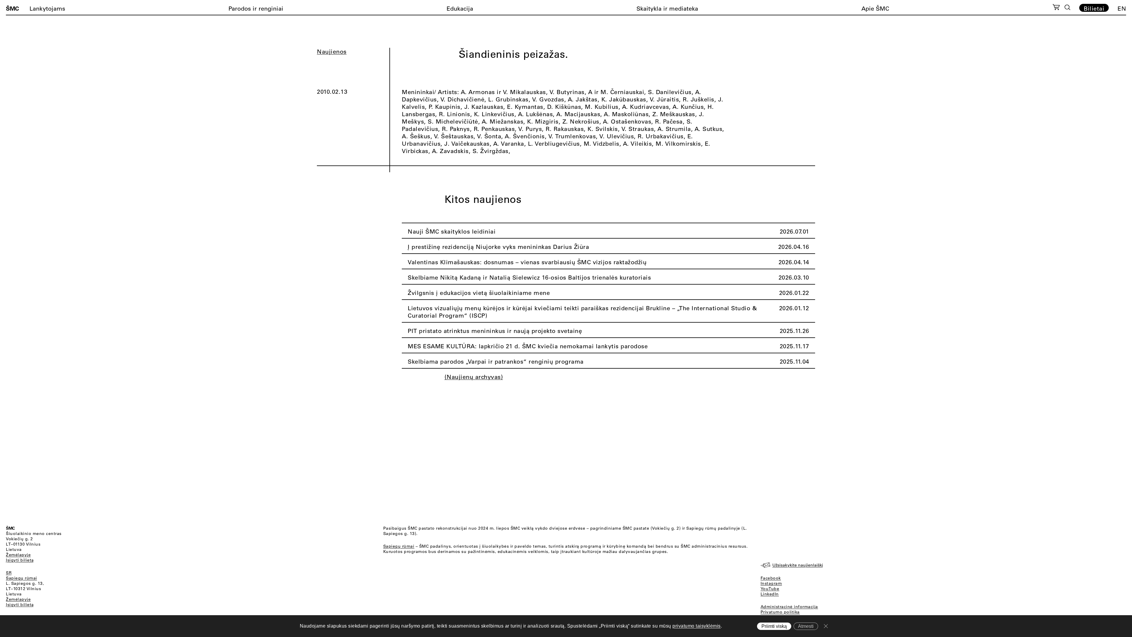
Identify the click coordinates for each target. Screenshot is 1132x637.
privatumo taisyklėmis (696, 625)
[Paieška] (1067, 7)
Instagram (771, 583)
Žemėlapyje (18, 554)
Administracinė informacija (789, 606)
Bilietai (1094, 8)
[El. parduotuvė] (1056, 8)
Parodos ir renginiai (255, 8)
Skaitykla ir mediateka (667, 8)
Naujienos (332, 51)
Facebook (771, 578)
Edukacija (460, 8)
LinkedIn (770, 594)
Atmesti (806, 626)
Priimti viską (774, 626)
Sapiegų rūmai (21, 578)
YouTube (770, 588)
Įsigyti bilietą (20, 560)
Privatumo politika (780, 612)
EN (1122, 8)
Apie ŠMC (875, 8)
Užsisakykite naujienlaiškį (797, 565)
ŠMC (12, 8)
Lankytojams (47, 8)
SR (8, 572)
